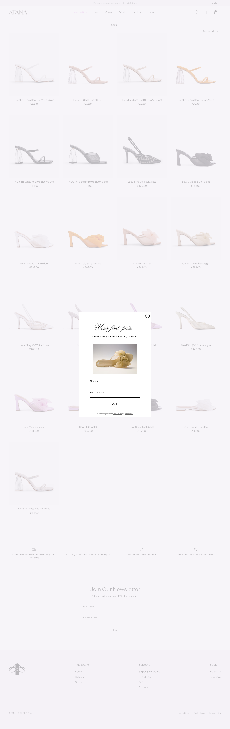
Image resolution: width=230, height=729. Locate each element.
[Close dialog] (148, 316)
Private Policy (129, 414)
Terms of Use (117, 414)
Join (115, 404)
